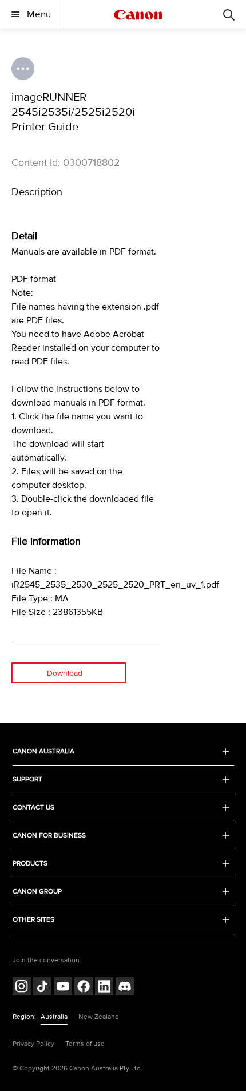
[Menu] (229, 14)
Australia (54, 1017)
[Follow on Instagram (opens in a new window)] (22, 987)
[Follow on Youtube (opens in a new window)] (63, 987)
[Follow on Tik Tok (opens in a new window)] (42, 987)
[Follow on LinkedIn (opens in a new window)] (104, 987)
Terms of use (85, 1044)
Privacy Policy (33, 1044)
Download (64, 673)
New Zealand (98, 1017)
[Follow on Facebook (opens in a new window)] (83, 987)
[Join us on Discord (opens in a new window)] (125, 987)
